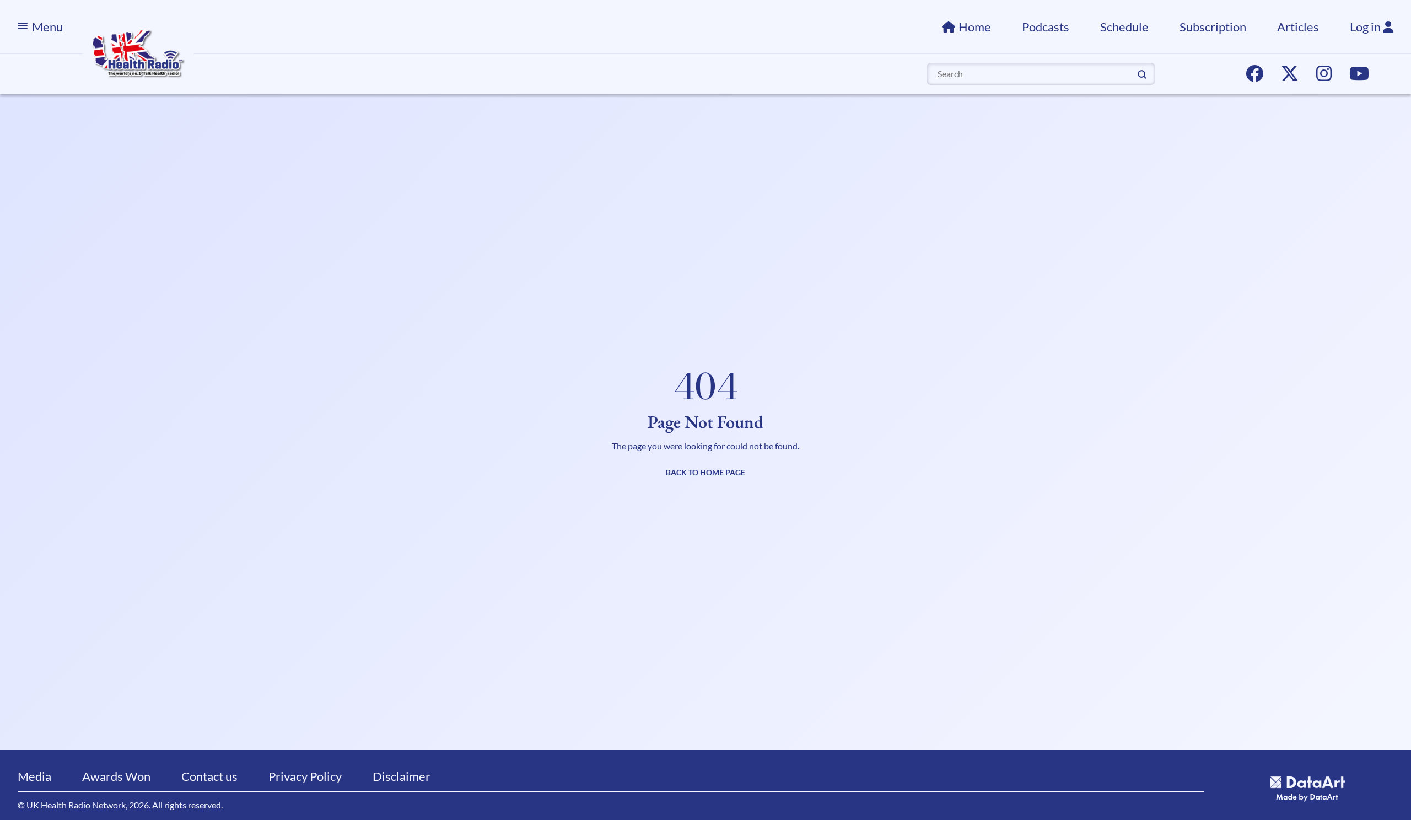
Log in (1366, 26)
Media (34, 776)
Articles (1298, 26)
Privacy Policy (305, 776)
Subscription (1213, 26)
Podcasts (1045, 26)
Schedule (1124, 26)
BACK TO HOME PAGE (705, 472)
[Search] (1142, 73)
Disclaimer (401, 776)
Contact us (209, 776)
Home (974, 26)
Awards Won (116, 776)
